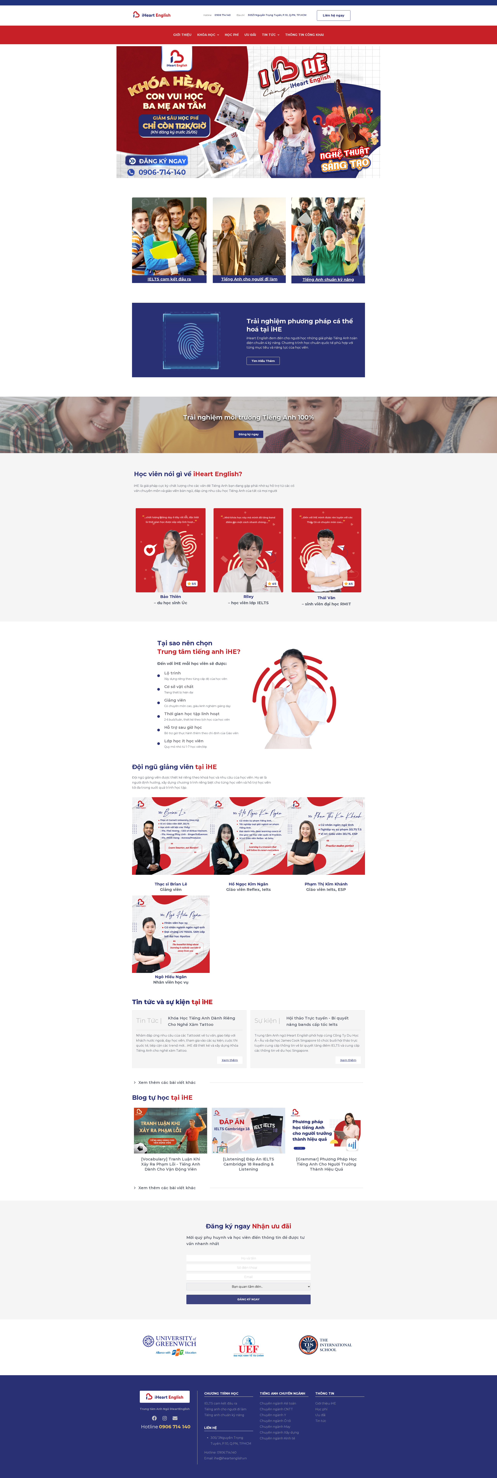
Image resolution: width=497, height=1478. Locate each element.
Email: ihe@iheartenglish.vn (225, 1458)
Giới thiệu (182, 35)
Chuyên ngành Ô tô (275, 1421)
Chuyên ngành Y (273, 1415)
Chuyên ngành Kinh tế (277, 1438)
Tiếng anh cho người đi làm (225, 1409)
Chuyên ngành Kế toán (278, 1403)
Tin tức (269, 35)
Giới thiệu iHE (325, 1403)
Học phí (232, 35)
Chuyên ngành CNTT (276, 1409)
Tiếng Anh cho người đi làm (249, 279)
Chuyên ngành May (275, 1427)
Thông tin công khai (304, 35)
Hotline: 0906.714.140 (220, 1452)
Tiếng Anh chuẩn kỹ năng (328, 279)
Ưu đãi (250, 35)
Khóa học (206, 35)
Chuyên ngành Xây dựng (279, 1432)
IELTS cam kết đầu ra (169, 279)
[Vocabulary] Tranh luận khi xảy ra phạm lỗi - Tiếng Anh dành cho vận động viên (170, 1164)
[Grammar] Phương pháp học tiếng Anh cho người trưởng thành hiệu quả (326, 1164)
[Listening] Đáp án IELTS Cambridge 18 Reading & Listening (248, 1164)
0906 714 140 (174, 1427)
